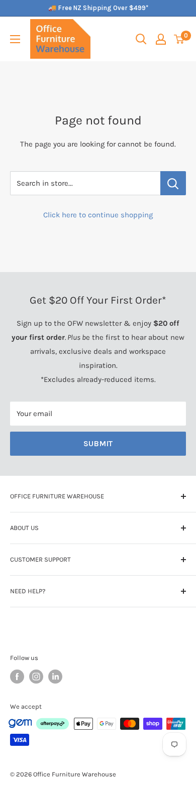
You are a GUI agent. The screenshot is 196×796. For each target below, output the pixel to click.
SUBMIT (98, 443)
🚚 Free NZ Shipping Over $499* (98, 8)
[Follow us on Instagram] (36, 677)
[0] (179, 39)
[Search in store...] (173, 183)
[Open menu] (15, 39)
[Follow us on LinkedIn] (55, 677)
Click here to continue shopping (98, 214)
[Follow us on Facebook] (17, 677)
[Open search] (141, 39)
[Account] (161, 39)
